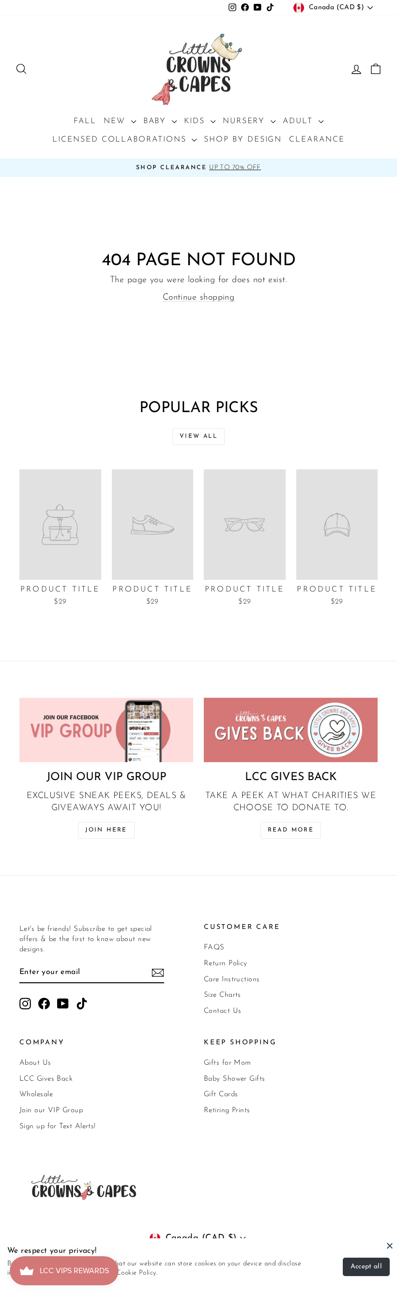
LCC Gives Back (46, 1079)
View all (198, 436)
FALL (85, 121)
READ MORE (291, 830)
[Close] (389, 1245)
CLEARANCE (316, 140)
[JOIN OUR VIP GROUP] (106, 730)
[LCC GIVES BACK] (291, 730)
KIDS (196, 121)
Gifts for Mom (227, 1063)
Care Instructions (232, 979)
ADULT (299, 121)
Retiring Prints (227, 1110)
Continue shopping (199, 297)
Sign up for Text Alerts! (57, 1126)
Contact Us (223, 1011)
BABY (156, 121)
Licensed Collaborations (120, 140)
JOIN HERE (106, 830)
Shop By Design (243, 140)
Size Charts (222, 995)
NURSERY (245, 121)
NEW (116, 121)
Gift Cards (221, 1094)
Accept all (366, 1266)
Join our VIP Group (51, 1110)
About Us (35, 1063)
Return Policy (225, 963)
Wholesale (36, 1094)
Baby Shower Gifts (234, 1079)
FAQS (214, 947)
